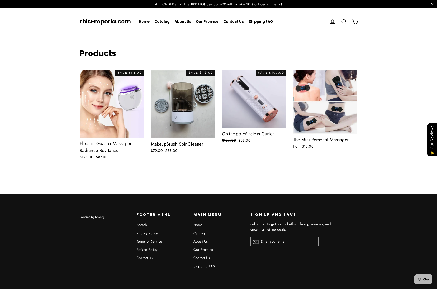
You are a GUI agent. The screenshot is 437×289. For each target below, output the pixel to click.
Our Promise (207, 21)
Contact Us (233, 21)
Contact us (145, 257)
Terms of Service (149, 241)
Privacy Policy (147, 233)
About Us (183, 21)
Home (144, 21)
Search (142, 224)
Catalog (162, 21)
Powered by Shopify (92, 217)
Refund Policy (147, 249)
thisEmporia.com (105, 21)
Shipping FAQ (261, 21)
